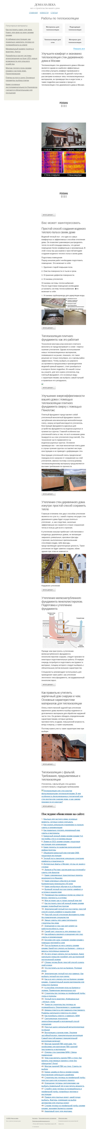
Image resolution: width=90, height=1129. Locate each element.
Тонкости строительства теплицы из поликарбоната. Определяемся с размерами (60, 1006)
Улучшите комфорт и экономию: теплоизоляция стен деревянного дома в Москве (62, 57)
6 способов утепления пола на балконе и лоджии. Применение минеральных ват (60, 989)
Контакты (35, 1118)
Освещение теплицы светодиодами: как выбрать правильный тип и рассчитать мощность (62, 1084)
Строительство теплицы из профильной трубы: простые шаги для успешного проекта (63, 1079)
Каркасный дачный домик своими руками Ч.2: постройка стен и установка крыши (62, 837)
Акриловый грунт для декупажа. (58, 1111)
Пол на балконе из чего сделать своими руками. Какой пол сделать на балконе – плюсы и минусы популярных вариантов (62, 948)
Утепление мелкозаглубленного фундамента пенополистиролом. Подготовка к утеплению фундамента (62, 603)
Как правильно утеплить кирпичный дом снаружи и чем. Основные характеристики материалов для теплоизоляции (61, 698)
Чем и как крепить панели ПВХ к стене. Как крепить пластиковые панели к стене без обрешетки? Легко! (61, 1060)
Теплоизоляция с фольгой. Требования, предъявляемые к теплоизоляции (60, 775)
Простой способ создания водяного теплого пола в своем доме (63, 230)
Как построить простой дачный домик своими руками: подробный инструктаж (62, 904)
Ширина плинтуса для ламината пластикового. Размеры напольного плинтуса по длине (63, 1011)
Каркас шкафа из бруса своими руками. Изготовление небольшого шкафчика (60, 1073)
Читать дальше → (48, 215)
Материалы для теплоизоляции (52, 28)
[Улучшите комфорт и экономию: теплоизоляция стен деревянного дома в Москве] (63, 150)
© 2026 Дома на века (12, 1118)
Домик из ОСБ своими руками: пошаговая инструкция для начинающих (60, 843)
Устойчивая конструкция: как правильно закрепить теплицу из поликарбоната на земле (20, 42)
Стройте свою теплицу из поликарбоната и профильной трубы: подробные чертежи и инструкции (61, 1091)
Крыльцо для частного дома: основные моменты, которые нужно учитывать (59, 820)
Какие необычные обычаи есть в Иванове (63, 886)
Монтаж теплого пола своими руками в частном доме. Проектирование (18, 71)
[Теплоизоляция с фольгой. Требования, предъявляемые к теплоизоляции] (63, 796)
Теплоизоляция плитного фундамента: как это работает (60, 337)
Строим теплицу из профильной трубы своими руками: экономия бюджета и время (63, 1107)
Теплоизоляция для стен (52, 40)
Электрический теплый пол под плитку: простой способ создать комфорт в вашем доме (63, 910)
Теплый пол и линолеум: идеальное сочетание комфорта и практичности (62, 859)
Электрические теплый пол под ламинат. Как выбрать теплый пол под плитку (62, 975)
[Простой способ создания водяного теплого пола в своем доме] (63, 311)
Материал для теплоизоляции (74, 40)
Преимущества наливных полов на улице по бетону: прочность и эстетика (62, 896)
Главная (33, 12)
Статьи (54, 12)
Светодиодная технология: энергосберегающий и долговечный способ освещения (60, 1021)
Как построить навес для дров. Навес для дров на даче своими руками (20, 32)
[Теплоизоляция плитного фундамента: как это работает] (63, 384)
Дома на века (45, 4)
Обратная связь (62, 1118)
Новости (44, 12)
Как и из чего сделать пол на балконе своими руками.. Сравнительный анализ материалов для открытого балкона (62, 982)
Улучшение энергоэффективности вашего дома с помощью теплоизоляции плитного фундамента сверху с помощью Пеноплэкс (62, 403)
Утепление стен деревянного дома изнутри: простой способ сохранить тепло (63, 505)
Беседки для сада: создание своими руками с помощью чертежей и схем (62, 941)
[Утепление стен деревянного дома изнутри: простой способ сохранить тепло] (63, 568)
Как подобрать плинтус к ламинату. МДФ (62, 1015)
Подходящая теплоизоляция (75, 28)
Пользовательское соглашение (47, 1118)
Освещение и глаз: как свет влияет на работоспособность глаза (59, 927)
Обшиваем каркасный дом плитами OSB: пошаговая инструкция (60, 854)
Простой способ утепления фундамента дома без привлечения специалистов (62, 916)
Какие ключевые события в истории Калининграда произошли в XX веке (58, 882)
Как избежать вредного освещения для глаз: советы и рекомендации (62, 935)
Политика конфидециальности (41, 1121)
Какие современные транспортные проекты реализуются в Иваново (62, 876)
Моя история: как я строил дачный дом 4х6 (63, 900)
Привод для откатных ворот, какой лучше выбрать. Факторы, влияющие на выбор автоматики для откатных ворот (61, 1100)
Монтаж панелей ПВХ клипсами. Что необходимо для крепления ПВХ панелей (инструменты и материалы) (59, 1046)
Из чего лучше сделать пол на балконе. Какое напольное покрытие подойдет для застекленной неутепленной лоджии (62, 956)
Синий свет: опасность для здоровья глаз (63, 931)
